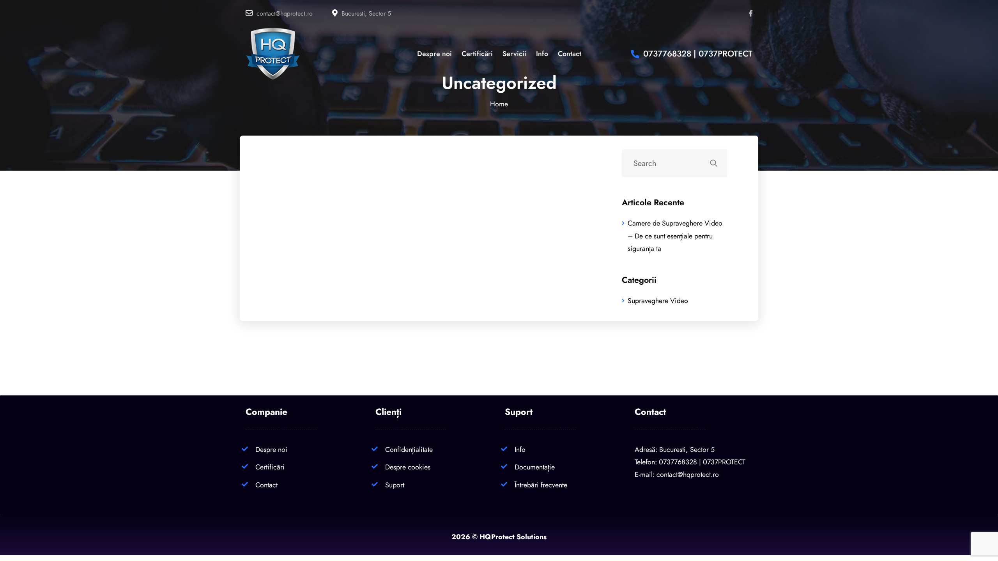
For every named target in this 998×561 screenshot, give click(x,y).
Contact (266, 485)
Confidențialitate (409, 449)
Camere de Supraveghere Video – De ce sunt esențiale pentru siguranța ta (675, 235)
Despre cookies (407, 467)
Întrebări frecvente (541, 485)
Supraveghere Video (658, 300)
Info (520, 449)
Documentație (535, 467)
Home (499, 104)
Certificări (270, 467)
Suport (394, 485)
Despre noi (271, 449)
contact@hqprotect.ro (285, 13)
